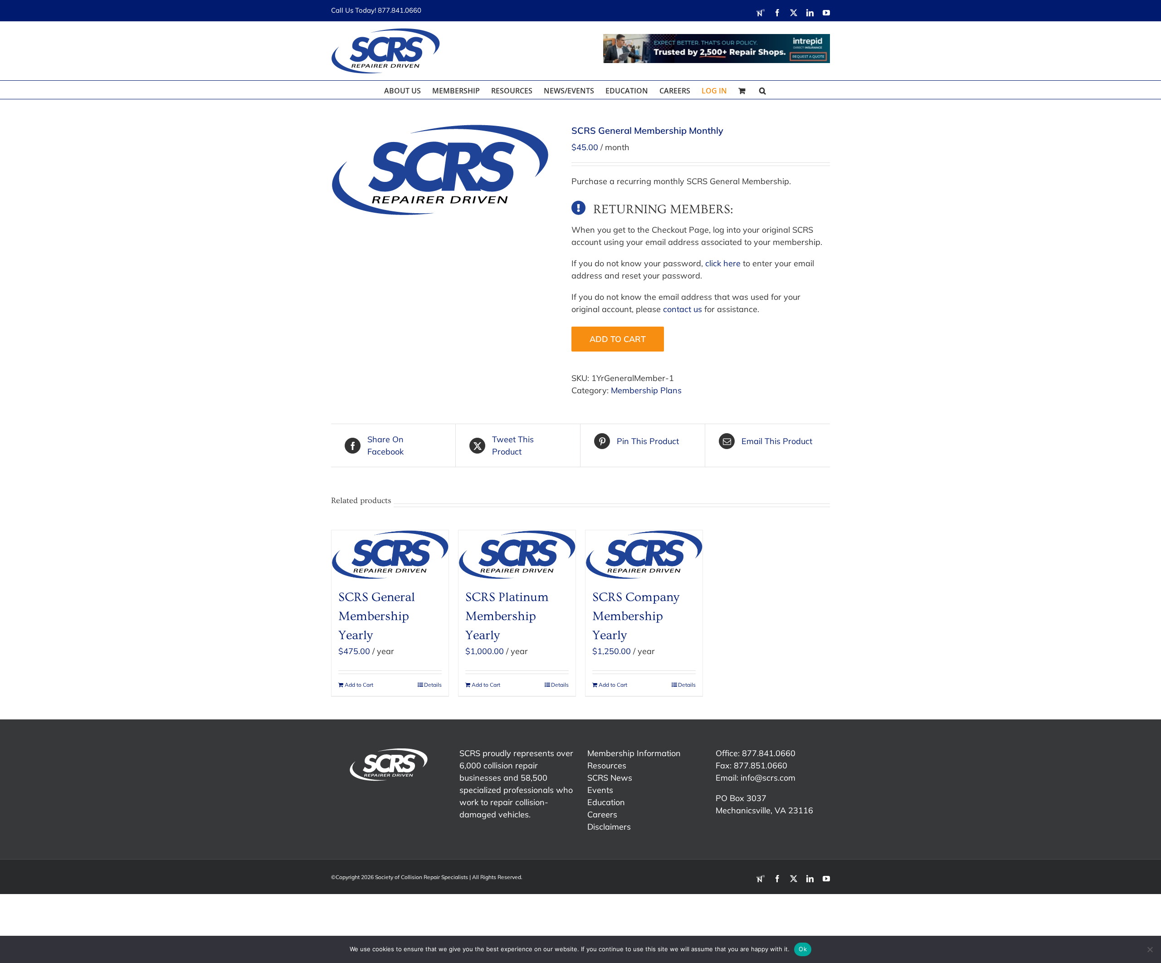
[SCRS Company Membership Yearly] (643, 554)
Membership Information (634, 753)
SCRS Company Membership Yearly (635, 616)
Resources (606, 765)
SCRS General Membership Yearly (376, 616)
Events (600, 790)
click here (723, 263)
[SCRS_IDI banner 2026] (716, 48)
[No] (1149, 949)
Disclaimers (609, 826)
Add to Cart (618, 339)
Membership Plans (646, 390)
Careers (602, 814)
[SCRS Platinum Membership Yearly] (517, 554)
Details (433, 684)
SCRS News (609, 777)
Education (606, 802)
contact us (682, 309)
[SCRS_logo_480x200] (444, 169)
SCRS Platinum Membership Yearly (507, 616)
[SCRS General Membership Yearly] (390, 554)
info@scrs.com (768, 777)
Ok (803, 949)
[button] (762, 90)
